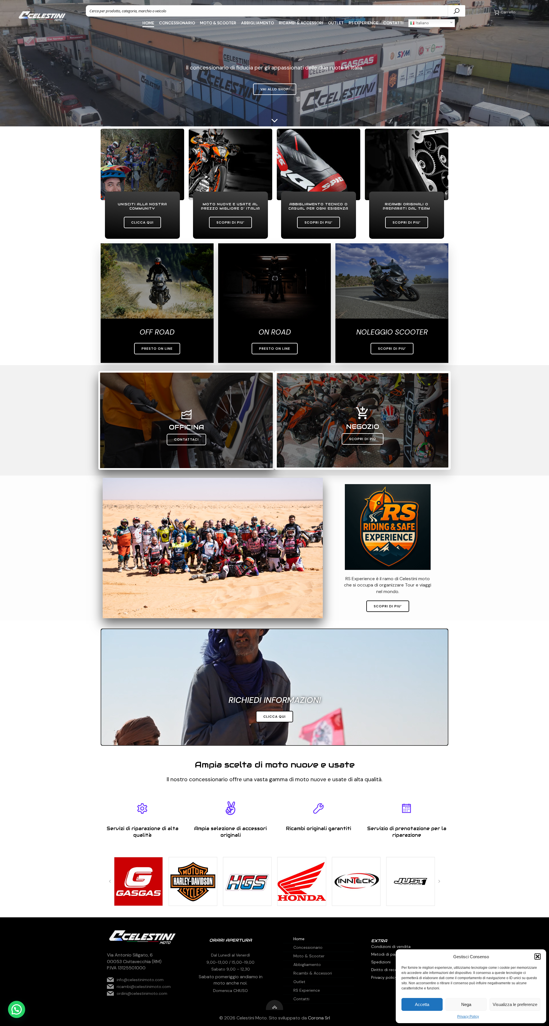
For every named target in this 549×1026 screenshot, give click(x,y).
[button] (537, 956)
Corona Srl (319, 1018)
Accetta (422, 1004)
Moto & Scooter (218, 22)
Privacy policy (384, 977)
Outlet (336, 22)
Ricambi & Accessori (301, 22)
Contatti (393, 22)
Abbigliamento (257, 22)
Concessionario (177, 22)
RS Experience (363, 22)
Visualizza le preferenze (515, 1004)
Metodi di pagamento (391, 954)
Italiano (422, 23)
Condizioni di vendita (391, 946)
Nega (466, 1004)
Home (148, 22)
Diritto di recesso (387, 969)
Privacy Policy (468, 1017)
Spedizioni (381, 962)
